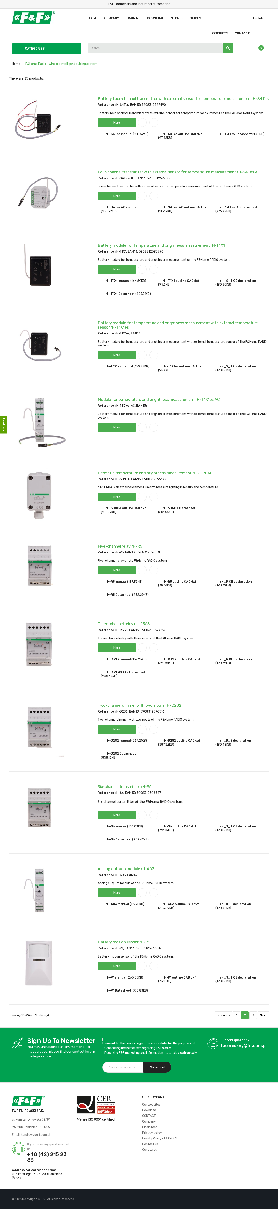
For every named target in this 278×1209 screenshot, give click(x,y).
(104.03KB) (135, 826)
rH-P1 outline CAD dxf (179, 977)
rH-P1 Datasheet (118, 990)
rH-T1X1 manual (118, 281)
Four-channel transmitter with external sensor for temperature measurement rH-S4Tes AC (179, 172)
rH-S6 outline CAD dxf (180, 826)
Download (149, 1110)
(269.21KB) (139, 740)
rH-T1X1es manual (119, 366)
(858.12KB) (108, 757)
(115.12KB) (165, 211)
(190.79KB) (223, 585)
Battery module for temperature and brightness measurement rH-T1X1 (161, 245)
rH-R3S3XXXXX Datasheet (126, 672)
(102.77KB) (108, 512)
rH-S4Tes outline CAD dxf (182, 134)
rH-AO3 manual (117, 904)
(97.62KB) (165, 138)
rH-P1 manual (116, 977)
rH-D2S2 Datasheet (121, 753)
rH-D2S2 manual (118, 740)
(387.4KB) (165, 585)
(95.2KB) (164, 284)
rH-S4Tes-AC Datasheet (239, 207)
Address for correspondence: (34, 1170)
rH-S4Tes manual (119, 134)
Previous (224, 1015)
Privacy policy (152, 1133)
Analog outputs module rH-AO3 (126, 868)
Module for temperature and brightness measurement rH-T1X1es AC (159, 399)
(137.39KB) (134, 582)
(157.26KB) (139, 659)
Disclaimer (149, 1127)
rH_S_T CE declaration (238, 281)
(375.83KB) (140, 990)
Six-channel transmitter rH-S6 (125, 786)
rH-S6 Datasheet (119, 839)
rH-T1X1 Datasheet (120, 294)
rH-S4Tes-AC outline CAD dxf (185, 207)
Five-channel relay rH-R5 (120, 546)
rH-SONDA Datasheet (179, 508)
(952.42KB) (140, 839)
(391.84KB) (166, 663)
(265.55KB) (135, 977)
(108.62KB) (141, 134)
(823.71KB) (143, 294)
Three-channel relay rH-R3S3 (124, 624)
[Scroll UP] (272, 1203)
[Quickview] (153, 122)
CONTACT (149, 1116)
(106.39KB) (109, 211)
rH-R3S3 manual (118, 659)
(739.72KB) (223, 211)
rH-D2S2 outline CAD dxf (182, 740)
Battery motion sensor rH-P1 (124, 942)
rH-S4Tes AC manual (121, 207)
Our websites (151, 1104)
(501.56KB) (166, 512)
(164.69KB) (138, 281)
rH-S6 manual (116, 826)
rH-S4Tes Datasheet (236, 134)
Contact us (150, 1144)
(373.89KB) (166, 908)
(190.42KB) (223, 744)
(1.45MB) (258, 134)
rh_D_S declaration (235, 740)
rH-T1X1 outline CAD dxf (181, 281)
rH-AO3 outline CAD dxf (181, 904)
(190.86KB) (223, 284)
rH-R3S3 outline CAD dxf (182, 659)
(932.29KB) (140, 595)
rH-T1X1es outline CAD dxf (183, 366)
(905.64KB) (109, 676)
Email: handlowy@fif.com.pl (31, 1135)
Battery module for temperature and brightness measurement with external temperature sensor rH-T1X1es (178, 325)
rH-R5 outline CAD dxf (180, 582)
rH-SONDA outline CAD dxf (126, 508)
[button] (117, 122)
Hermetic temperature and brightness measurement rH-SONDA (155, 473)
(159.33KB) (141, 366)
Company (149, 1121)
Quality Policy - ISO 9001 (159, 1138)
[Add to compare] (142, 122)
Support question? (235, 1040)
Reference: (106, 105)
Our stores (149, 1150)
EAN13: (135, 105)
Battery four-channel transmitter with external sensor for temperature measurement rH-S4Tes (183, 98)
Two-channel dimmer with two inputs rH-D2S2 (139, 705)
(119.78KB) (137, 904)
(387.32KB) (166, 744)
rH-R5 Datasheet (119, 595)
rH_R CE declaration (236, 582)
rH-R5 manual (116, 582)
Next (263, 1015)
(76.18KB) (164, 981)
